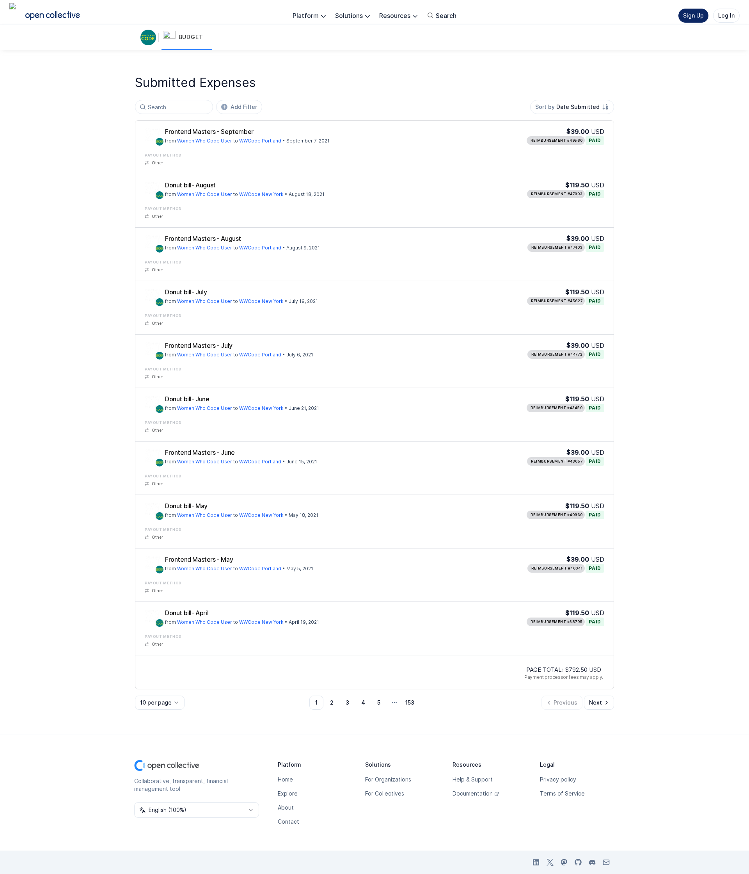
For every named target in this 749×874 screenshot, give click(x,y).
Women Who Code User (204, 141)
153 (409, 702)
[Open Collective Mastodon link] (564, 862)
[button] (187, 37)
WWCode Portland (260, 141)
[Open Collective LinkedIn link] (536, 862)
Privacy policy (558, 779)
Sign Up (693, 15)
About (286, 807)
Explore (288, 793)
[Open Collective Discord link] (592, 862)
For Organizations (388, 779)
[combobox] (572, 107)
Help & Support (473, 779)
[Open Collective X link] (550, 862)
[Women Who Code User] (149, 37)
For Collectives (384, 793)
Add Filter (244, 106)
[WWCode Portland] (152, 134)
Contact (288, 821)
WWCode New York (261, 194)
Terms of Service (562, 793)
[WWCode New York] (152, 188)
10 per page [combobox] (156, 702)
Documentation (473, 793)
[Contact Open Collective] (606, 862)
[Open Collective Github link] (578, 862)
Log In (726, 15)
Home (285, 779)
